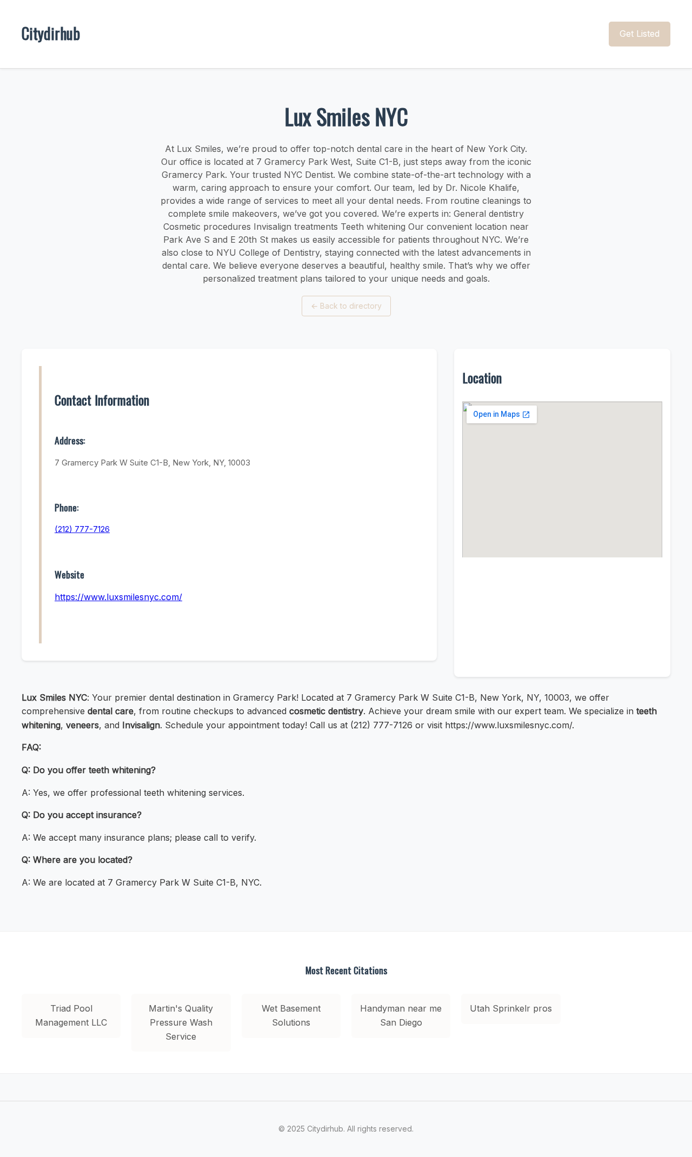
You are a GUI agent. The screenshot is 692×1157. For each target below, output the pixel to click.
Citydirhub (51, 33)
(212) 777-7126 (82, 529)
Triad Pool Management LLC (71, 1015)
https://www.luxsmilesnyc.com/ (118, 596)
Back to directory (346, 305)
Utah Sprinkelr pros (511, 1008)
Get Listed (640, 33)
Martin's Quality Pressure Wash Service (181, 1022)
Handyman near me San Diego (401, 1015)
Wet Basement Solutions (291, 1015)
